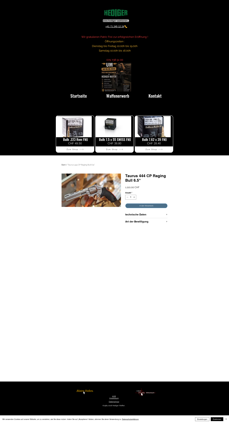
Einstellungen (202, 419)
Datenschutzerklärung (130, 419)
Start (63, 165)
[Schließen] (226, 419)
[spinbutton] (131, 197)
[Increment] (134, 197)
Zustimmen (217, 419)
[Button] (85, 392)
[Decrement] (127, 197)
